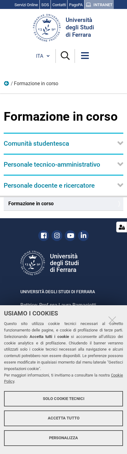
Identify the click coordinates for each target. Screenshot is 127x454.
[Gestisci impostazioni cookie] (121, 227)
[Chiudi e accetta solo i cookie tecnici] (112, 320)
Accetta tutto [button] (64, 418)
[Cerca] (65, 56)
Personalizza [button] (63, 437)
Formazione (7, 85)
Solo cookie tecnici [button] (63, 398)
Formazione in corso (31, 203)
